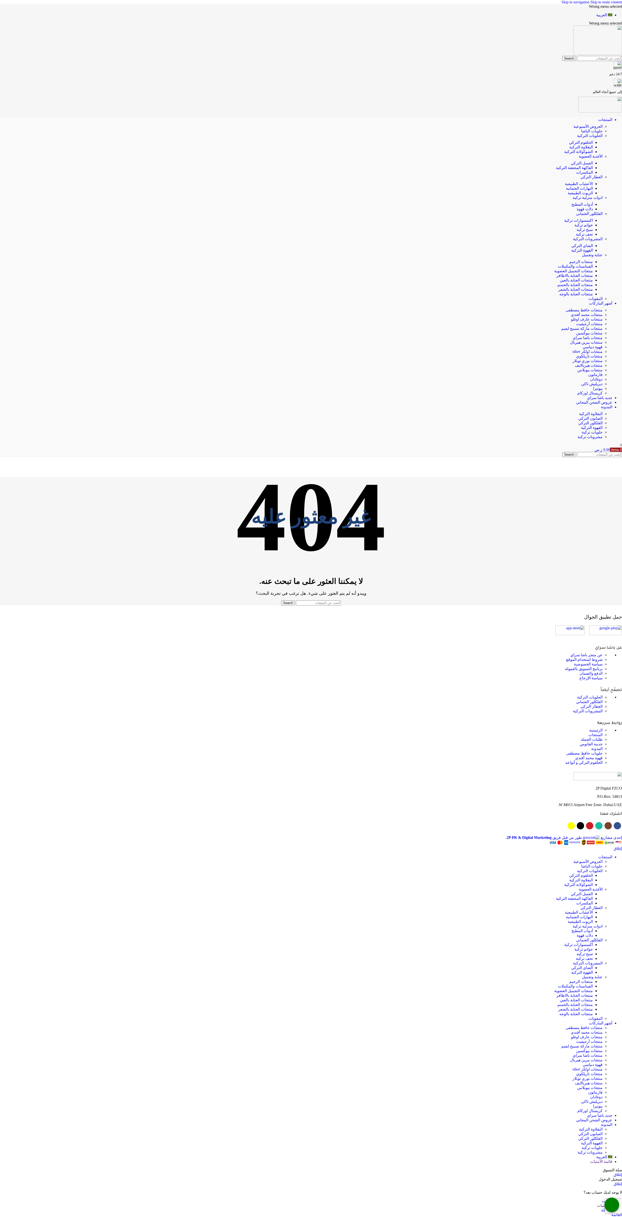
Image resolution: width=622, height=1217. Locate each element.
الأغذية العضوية (591, 156)
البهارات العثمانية (579, 188)
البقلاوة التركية (581, 147)
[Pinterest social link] (580, 825)
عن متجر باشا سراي (586, 655)
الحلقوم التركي (581, 142)
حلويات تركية (592, 432)
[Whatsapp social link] (599, 825)
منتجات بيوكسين (589, 333)
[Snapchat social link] (571, 825)
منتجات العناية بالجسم (575, 285)
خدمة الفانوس (591, 744)
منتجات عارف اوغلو (587, 319)
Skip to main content (606, 2)
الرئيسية (596, 730)
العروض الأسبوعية (588, 126)
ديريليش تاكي (592, 384)
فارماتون (595, 375)
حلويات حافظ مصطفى (584, 753)
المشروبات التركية (588, 239)
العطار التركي (591, 177)
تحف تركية (584, 234)
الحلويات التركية (590, 136)
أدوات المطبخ (582, 204)
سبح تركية (585, 230)
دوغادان (596, 379)
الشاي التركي (582, 246)
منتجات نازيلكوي (589, 356)
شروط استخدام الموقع (584, 659)
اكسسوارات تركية (578, 220)
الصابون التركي (590, 418)
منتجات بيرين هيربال (586, 342)
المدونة (597, 749)
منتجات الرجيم (581, 262)
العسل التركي (582, 163)
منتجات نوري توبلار (587, 361)
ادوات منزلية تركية (588, 198)
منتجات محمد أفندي (587, 315)
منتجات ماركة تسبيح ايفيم (582, 328)
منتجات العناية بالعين (576, 280)
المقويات (595, 299)
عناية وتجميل (592, 255)
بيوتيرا (598, 388)
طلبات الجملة (592, 739)
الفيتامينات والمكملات (575, 266)
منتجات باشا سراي (588, 338)
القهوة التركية (582, 250)
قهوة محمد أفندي (589, 758)
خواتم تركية (583, 225)
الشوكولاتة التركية (578, 152)
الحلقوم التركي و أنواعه (584, 762)
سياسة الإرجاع (591, 678)
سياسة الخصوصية (588, 664)
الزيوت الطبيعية (580, 193)
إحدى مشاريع (611, 837)
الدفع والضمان (591, 673)
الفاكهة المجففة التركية (574, 168)
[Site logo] (597, 53)
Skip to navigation (576, 2)
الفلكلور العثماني (589, 214)
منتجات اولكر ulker (587, 351)
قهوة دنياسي (593, 347)
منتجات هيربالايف (589, 365)
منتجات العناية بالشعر (575, 289)
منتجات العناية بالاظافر (574, 275)
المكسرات (584, 172)
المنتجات (595, 735)
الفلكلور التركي (590, 423)
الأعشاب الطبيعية (579, 184)
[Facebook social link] (617, 825)
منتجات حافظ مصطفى (584, 310)
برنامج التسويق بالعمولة (584, 669)
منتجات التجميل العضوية (573, 271)
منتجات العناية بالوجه (576, 294)
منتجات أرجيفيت (589, 324)
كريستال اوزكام (590, 393)
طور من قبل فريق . (544, 837)
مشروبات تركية (590, 437)
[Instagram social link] (608, 825)
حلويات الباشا (592, 131)
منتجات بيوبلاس (590, 370)
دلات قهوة (585, 209)
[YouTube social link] (589, 825)
